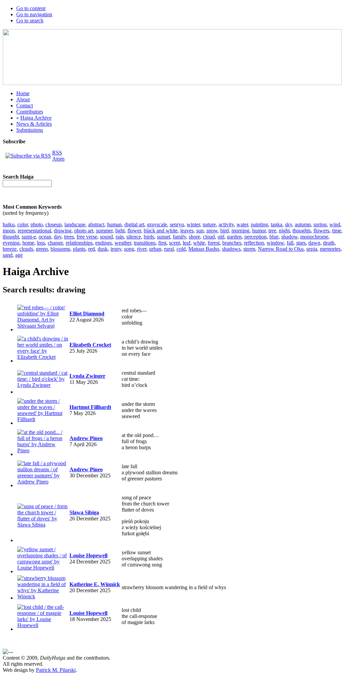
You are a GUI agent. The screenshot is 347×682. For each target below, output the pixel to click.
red (91, 249)
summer (104, 230)
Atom (58, 159)
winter (193, 224)
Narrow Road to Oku (281, 249)
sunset (163, 237)
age (19, 255)
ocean (45, 237)
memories (330, 249)
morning (240, 230)
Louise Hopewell (88, 555)
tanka (276, 224)
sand (8, 255)
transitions (145, 243)
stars (301, 243)
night (284, 230)
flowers (321, 230)
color (22, 224)
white (199, 243)
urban (155, 249)
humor (259, 230)
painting (259, 224)
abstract (96, 224)
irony (115, 249)
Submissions (29, 130)
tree (272, 230)
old (221, 237)
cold (181, 249)
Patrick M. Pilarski (56, 670)
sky (288, 224)
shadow (289, 237)
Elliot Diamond (86, 313)
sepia (311, 249)
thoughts (301, 230)
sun (200, 230)
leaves (186, 230)
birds (149, 237)
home (28, 243)
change (55, 243)
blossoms (60, 249)
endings (103, 243)
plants (79, 249)
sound (106, 237)
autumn (303, 224)
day (57, 237)
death (328, 243)
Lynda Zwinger (87, 376)
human (114, 224)
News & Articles (34, 124)
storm (249, 249)
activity (226, 224)
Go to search (29, 20)
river (141, 249)
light (120, 230)
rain (120, 237)
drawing (63, 230)
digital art (134, 224)
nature (209, 224)
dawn (314, 243)
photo (36, 224)
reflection (254, 243)
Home (22, 93)
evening (11, 243)
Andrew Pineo (86, 438)
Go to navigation (34, 14)
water (242, 224)
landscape (74, 224)
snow (212, 230)
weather (123, 243)
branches (231, 243)
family (179, 237)
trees (69, 237)
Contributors (29, 112)
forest (214, 243)
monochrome (314, 237)
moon (9, 230)
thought (11, 237)
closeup (53, 224)
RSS (57, 153)
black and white (161, 230)
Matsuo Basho (203, 249)
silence (133, 237)
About (23, 99)
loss (41, 243)
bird (224, 230)
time (336, 230)
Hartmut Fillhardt (90, 407)
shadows (231, 249)
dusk (103, 249)
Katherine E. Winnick (94, 584)
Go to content (30, 8)
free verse (87, 237)
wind (334, 224)
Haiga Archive (36, 118)
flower (134, 230)
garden (234, 237)
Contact (24, 105)
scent (174, 243)
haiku (9, 224)
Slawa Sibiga (84, 512)
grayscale (157, 224)
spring (320, 224)
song (129, 249)
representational (34, 230)
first (162, 243)
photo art (83, 230)
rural (169, 249)
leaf (186, 243)
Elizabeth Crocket (90, 345)
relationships (79, 243)
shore (194, 237)
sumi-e (29, 237)
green (42, 249)
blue (274, 237)
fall (290, 243)
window (275, 243)
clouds (26, 249)
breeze (10, 249)
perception (255, 237)
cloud (209, 237)
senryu (177, 224)
